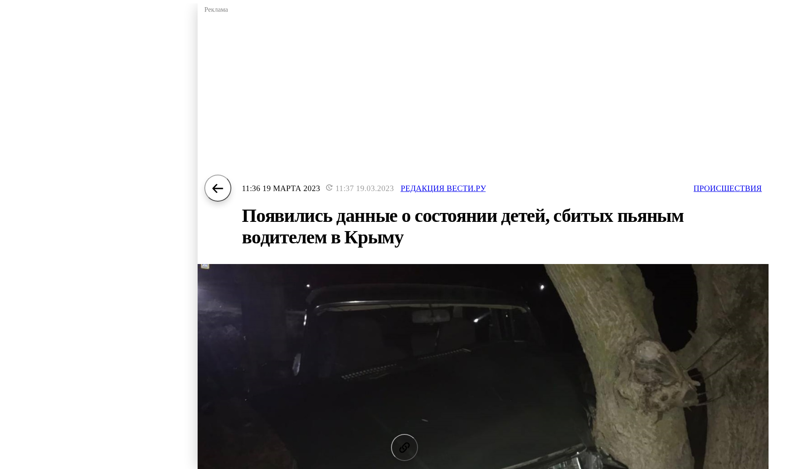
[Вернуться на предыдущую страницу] (217, 188)
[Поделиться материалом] (404, 447)
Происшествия (728, 188)
